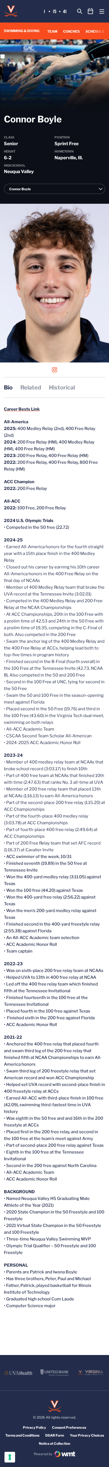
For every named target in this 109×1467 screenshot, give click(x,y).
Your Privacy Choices (87, 1435)
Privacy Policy (34, 1427)
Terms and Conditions (22, 1435)
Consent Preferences (69, 1427)
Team (52, 31)
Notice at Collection (54, 1443)
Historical (62, 387)
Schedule (95, 31)
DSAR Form (54, 1435)
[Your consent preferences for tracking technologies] (9, 1457)
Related (30, 387)
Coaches (71, 31)
